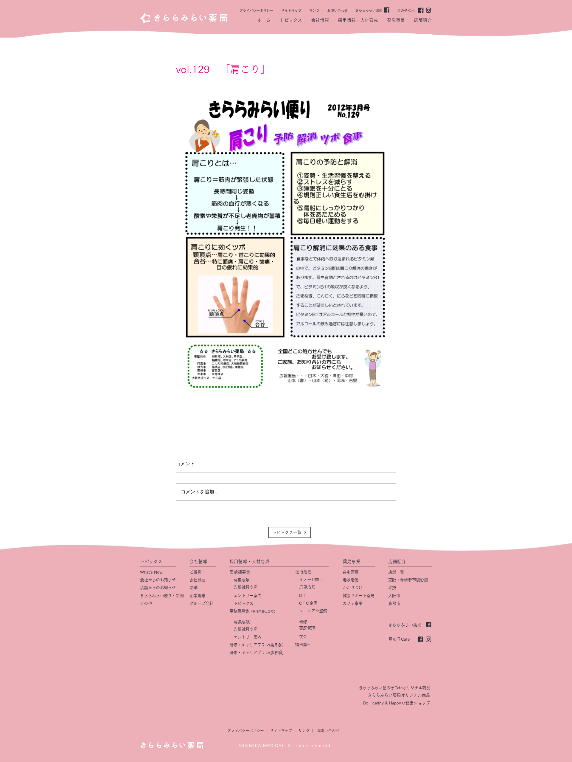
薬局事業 (351, 561)
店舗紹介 (397, 561)
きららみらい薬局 (405, 625)
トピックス (151, 561)
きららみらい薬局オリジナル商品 (399, 695)
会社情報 (198, 561)
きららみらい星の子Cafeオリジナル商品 (394, 688)
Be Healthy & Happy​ (382, 703)
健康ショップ (417, 703)
